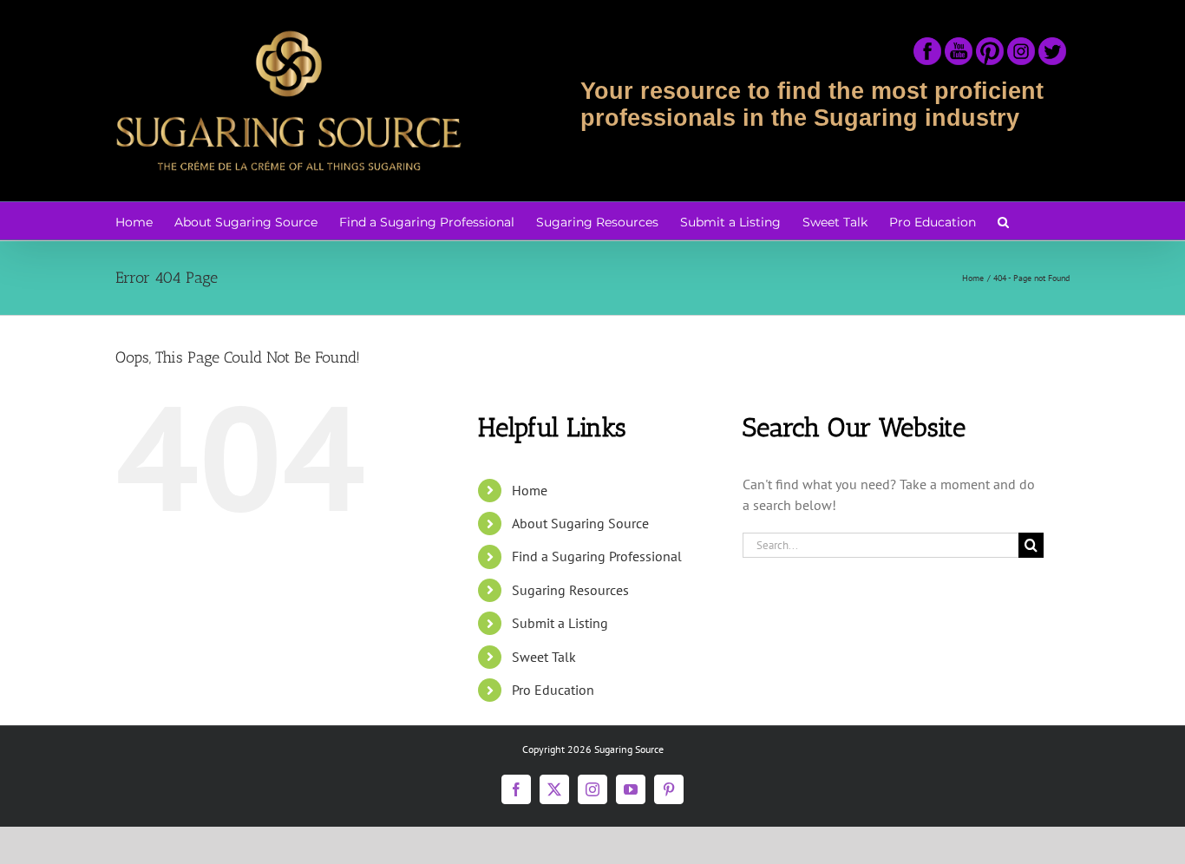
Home (529, 490)
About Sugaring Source (580, 523)
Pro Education (553, 689)
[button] (1003, 220)
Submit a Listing (560, 623)
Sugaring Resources (570, 590)
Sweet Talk (544, 656)
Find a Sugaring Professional (597, 556)
